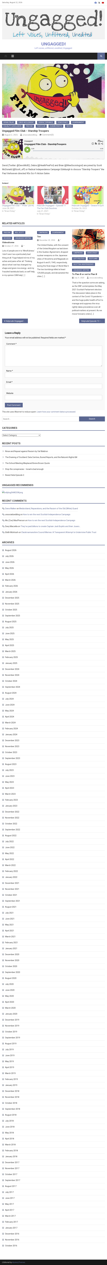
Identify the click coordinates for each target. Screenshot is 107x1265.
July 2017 (9, 1192)
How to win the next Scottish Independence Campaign (46, 514)
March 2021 (10, 936)
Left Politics (78, 259)
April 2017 (9, 1210)
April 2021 (9, 931)
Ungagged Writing (23, 238)
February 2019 (11, 1079)
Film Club (41, 126)
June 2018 (9, 1127)
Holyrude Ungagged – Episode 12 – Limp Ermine (17, 321)
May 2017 (9, 1204)
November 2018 (12, 1097)
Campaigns (43, 232)
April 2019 (9, 1067)
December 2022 (12, 812)
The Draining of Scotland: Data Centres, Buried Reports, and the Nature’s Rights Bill (41, 457)
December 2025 (12, 598)
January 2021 (11, 948)
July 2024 (9, 699)
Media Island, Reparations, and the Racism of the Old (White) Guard (48, 508)
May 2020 (9, 996)
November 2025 (12, 604)
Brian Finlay (8, 122)
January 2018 (11, 1156)
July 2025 (9, 627)
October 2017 (11, 1174)
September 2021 (12, 901)
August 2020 (10, 978)
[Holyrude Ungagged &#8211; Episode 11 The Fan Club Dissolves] (53, 195)
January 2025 (11, 663)
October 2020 (11, 966)
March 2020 (10, 1008)
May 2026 (9, 568)
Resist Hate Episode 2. (15, 475)
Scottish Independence (83, 264)
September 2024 (12, 687)
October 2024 (11, 681)
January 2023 (11, 806)
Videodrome (8, 242)
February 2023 (11, 800)
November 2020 (12, 960)
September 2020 (12, 972)
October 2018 (11, 1103)
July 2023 (9, 770)
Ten (39, 236)
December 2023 (12, 740)
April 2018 (9, 1139)
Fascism (29, 126)
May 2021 (9, 925)
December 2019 (12, 1020)
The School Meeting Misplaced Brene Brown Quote (27, 463)
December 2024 (12, 669)
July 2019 (9, 1049)
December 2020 (12, 954)
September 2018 (12, 1109)
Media (68, 126)
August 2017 (10, 1186)
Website (9, 393)
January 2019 (11, 1085)
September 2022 (12, 829)
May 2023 (9, 782)
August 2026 (10, 550)
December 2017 (12, 1162)
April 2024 (9, 717)
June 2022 (9, 847)
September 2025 (12, 616)
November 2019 (12, 1026)
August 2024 (10, 693)
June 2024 (9, 705)
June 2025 (9, 633)
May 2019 (9, 1061)
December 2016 (12, 1234)
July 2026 (9, 556)
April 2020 (9, 1002)
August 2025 (10, 621)
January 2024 (11, 734)
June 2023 (9, 776)
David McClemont (26, 122)
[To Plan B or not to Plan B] (88, 239)
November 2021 (12, 889)
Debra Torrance (45, 122)
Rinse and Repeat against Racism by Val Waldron (26, 451)
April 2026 (9, 574)
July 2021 (9, 913)
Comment (11, 344)
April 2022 (9, 859)
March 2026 (10, 580)
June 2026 (9, 562)
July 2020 (9, 984)
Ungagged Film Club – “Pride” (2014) (18, 205)
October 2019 (11, 1032)
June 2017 (9, 1198)
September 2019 (12, 1038)
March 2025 (10, 651)
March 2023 (10, 794)
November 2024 (12, 675)
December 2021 (12, 883)
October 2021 (11, 895)
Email (9, 382)
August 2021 (10, 907)
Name (9, 371)
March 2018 (10, 1145)
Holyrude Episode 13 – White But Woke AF (93, 321)
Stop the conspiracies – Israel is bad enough (24, 469)
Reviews (7, 238)
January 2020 (11, 1014)
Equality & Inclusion (12, 126)
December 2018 (12, 1091)
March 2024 (10, 723)
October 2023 (11, 752)
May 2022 (9, 853)
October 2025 (11, 610)
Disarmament (78, 122)
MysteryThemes (18, 1262)
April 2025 (9, 645)
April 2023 (9, 788)
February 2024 (11, 728)
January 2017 (11, 1228)
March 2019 (10, 1073)
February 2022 (11, 871)
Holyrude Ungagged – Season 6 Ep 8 (88, 205)
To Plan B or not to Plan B (84, 274)
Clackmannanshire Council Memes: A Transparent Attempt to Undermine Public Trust (58, 532)
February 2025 (11, 657)
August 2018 (10, 1115)
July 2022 (9, 841)
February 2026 (11, 586)
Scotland (93, 259)
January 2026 (11, 592)
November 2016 (12, 1240)
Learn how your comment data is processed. (56, 412)
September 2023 (12, 758)
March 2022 (10, 865)
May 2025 (9, 639)
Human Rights (56, 126)
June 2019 (9, 1055)
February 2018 (11, 1150)
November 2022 (12, 818)
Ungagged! (53, 44)
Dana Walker (10, 508)
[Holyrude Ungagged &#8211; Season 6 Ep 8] (88, 195)
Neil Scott (19, 232)
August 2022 (10, 835)
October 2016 (11, 1246)
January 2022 (11, 877)
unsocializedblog (30, 135)
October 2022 (11, 824)
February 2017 (11, 1222)
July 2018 (9, 1121)
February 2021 (11, 942)
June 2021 (9, 919)
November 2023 (12, 746)
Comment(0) (48, 135)
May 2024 (9, 711)
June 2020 (9, 990)
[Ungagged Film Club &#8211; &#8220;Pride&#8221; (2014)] (18, 195)
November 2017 (12, 1168)
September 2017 (12, 1180)
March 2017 (10, 1216)
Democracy (63, 122)
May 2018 (9, 1133)
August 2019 (10, 1043)
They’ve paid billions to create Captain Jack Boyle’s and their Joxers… (51, 526)
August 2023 (10, 764)
